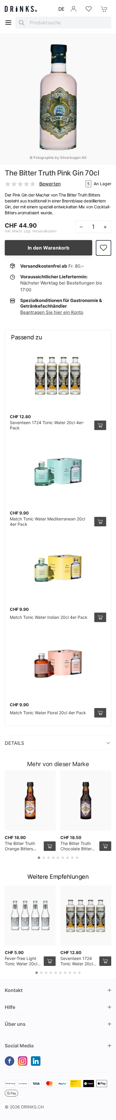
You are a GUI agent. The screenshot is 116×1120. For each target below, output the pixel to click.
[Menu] (8, 22)
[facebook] (9, 1061)
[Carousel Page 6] (63, 858)
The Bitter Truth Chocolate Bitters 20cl (77, 848)
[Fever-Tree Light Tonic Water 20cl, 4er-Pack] (30, 915)
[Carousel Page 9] (77, 858)
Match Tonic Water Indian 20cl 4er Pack (48, 617)
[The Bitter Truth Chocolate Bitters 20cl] (85, 800)
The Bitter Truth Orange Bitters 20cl (20, 848)
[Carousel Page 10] (79, 973)
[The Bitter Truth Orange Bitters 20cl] (30, 800)
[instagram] (22, 1061)
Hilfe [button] (10, 1007)
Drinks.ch (32, 1106)
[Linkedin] (35, 1061)
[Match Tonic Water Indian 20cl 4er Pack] (58, 568)
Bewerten (50, 184)
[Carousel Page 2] (44, 858)
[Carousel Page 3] (48, 858)
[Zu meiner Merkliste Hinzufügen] (103, 248)
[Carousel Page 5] (58, 858)
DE (61, 9)
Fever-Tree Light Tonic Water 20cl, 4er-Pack (21, 963)
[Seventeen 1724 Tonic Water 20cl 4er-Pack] (58, 375)
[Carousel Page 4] (53, 858)
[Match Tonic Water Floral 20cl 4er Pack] (58, 663)
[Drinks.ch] (21, 9)
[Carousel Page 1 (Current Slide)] (39, 858)
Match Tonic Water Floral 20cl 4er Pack (48, 712)
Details (14, 743)
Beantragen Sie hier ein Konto (51, 312)
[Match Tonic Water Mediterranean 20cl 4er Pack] (58, 471)
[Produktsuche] (21, 22)
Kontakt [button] (14, 990)
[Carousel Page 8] (72, 858)
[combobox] (63, 22)
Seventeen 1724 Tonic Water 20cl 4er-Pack (76, 963)
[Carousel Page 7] (67, 858)
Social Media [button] (19, 1046)
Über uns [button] (15, 1024)
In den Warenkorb (48, 248)
